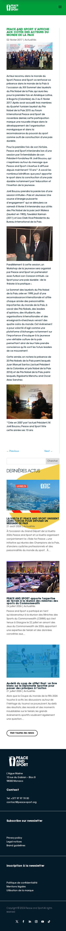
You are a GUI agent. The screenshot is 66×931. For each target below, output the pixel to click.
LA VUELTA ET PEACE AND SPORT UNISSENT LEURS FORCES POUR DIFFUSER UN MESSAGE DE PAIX (33, 521)
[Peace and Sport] (12, 7)
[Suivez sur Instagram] (36, 921)
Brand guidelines (16, 846)
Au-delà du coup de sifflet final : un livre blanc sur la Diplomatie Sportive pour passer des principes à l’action (32, 686)
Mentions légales (16, 887)
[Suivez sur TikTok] (49, 921)
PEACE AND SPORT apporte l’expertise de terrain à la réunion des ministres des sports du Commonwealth (32, 601)
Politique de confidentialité (22, 883)
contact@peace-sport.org (22, 802)
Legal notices (14, 842)
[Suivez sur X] (17, 921)
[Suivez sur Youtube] (42, 921)
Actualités (30, 40)
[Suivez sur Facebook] (23, 921)
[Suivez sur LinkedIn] (29, 921)
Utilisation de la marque (20, 891)
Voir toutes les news (22, 733)
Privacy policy (14, 838)
